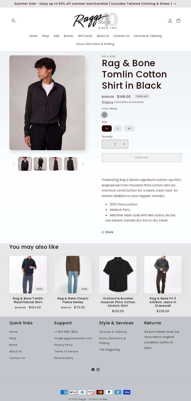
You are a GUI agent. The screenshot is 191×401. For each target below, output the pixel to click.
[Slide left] (13, 164)
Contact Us (17, 358)
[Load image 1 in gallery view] (25, 163)
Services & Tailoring (113, 332)
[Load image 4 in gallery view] (70, 163)
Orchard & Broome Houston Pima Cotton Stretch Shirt (118, 302)
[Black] (104, 114)
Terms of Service (66, 351)
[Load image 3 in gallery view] (55, 163)
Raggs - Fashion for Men (93, 399)
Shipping (107, 102)
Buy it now (141, 168)
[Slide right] (83, 164)
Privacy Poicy (63, 345)
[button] (13, 21)
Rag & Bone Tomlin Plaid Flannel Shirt (28, 300)
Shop (12, 338)
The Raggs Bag (109, 349)
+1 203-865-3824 (66, 332)
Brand (13, 345)
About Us (15, 351)
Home (13, 332)
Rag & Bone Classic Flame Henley (73, 300)
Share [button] (110, 232)
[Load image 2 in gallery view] (40, 163)
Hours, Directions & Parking (112, 340)
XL (131, 129)
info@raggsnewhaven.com (73, 338)
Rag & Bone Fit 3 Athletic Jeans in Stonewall (162, 302)
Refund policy (63, 358)
